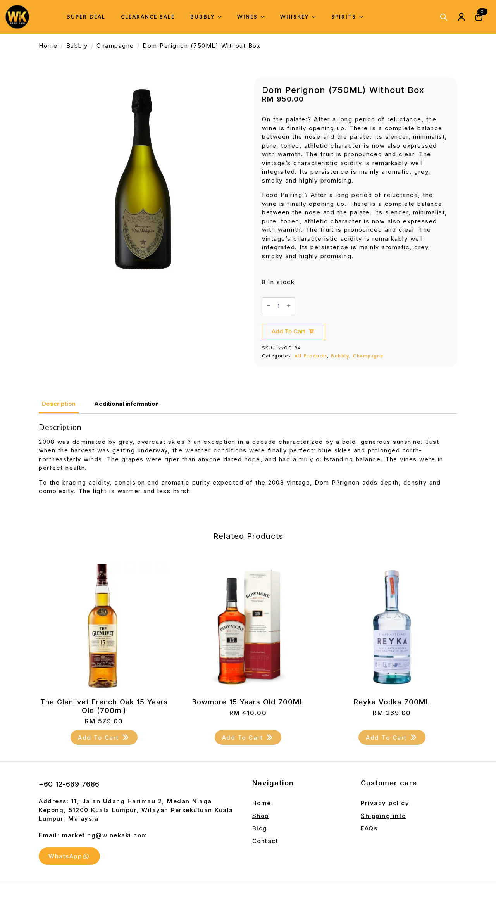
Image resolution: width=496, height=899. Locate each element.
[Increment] (288, 305)
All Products (310, 356)
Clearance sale (148, 17)
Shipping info (383, 816)
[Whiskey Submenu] (316, 17)
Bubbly (202, 17)
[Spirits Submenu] (363, 17)
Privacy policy (385, 803)
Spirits (343, 17)
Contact (265, 841)
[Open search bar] (444, 17)
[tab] (59, 403)
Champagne (115, 45)
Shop (260, 816)
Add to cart (288, 331)
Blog (259, 828)
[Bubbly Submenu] (222, 17)
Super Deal (86, 17)
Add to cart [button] (98, 737)
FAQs (369, 828)
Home (48, 45)
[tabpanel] (248, 466)
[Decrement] (268, 305)
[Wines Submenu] (265, 17)
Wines (247, 17)
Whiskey (294, 17)
